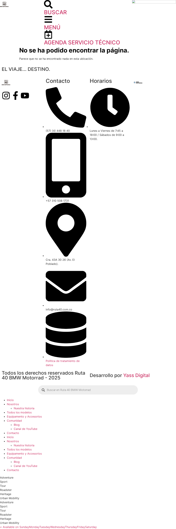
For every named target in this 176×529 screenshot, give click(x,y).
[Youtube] (25, 95)
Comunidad (14, 420)
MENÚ (52, 27)
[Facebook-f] (15, 95)
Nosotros (13, 404)
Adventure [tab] (6, 477)
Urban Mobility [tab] (9, 498)
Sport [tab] (3, 481)
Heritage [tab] (5, 494)
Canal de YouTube (25, 429)
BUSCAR (55, 12)
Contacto (13, 433)
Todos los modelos (19, 412)
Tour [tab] (3, 485)
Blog (17, 424)
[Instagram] (6, 95)
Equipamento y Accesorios (24, 416)
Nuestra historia (24, 408)
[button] (48, 527)
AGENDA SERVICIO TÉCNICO (82, 42)
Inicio (10, 400)
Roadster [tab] (6, 490)
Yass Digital (136, 375)
